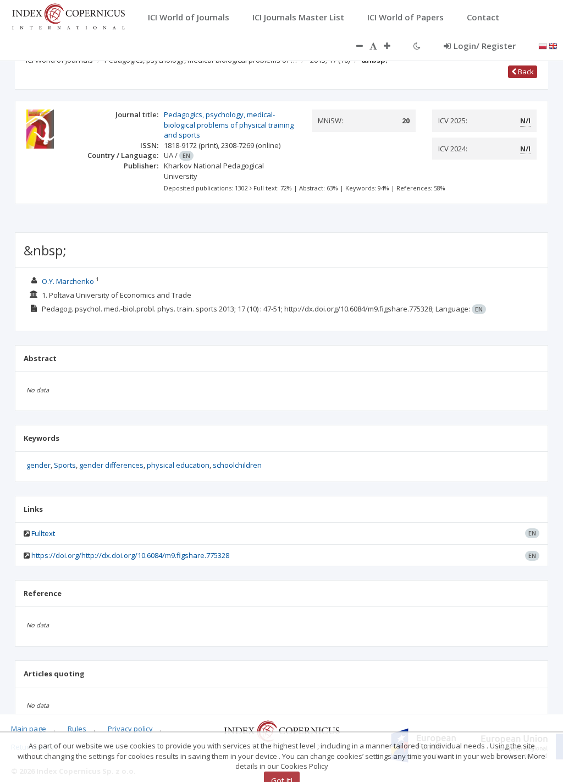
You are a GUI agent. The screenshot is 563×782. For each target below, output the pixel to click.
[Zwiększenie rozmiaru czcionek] (392, 45)
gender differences (111, 465)
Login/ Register (485, 45)
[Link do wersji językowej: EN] (553, 45)
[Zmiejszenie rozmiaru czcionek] (354, 45)
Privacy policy (130, 729)
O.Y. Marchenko (69, 281)
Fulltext (43, 533)
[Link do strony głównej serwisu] (68, 15)
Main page (28, 729)
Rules (77, 729)
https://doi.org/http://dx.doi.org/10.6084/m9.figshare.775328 (130, 555)
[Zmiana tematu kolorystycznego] (417, 45)
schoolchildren (237, 465)
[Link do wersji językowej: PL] (542, 45)
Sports (65, 465)
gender (38, 465)
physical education (178, 465)
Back (525, 71)
